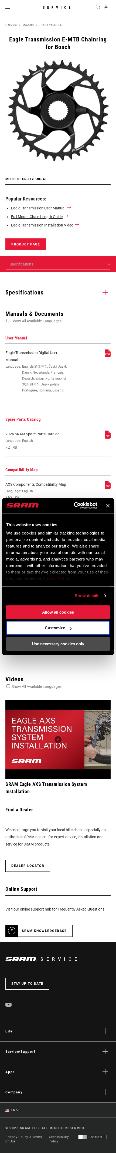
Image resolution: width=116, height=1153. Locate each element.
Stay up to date (27, 984)
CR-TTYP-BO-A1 (51, 25)
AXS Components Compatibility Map (35, 491)
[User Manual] (108, 356)
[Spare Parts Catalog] (108, 437)
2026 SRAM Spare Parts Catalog (32, 440)
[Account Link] (106, 8)
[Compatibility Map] (108, 487)
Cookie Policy (56, 578)
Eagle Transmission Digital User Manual (36, 371)
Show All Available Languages (37, 321)
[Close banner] (108, 505)
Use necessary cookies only (58, 644)
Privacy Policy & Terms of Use (23, 1139)
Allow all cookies (58, 612)
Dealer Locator (27, 866)
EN (12, 1110)
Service (58, 7)
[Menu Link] (7, 8)
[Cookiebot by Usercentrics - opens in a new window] (74, 505)
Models (28, 25)
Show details (87, 595)
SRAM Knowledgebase (44, 931)
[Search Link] (97, 8)
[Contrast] (83, 1137)
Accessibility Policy (59, 1139)
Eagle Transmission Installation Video (42, 225)
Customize (55, 628)
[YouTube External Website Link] (8, 1005)
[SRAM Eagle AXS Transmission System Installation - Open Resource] (58, 739)
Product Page (25, 244)
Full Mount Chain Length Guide (37, 217)
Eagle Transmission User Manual (38, 208)
